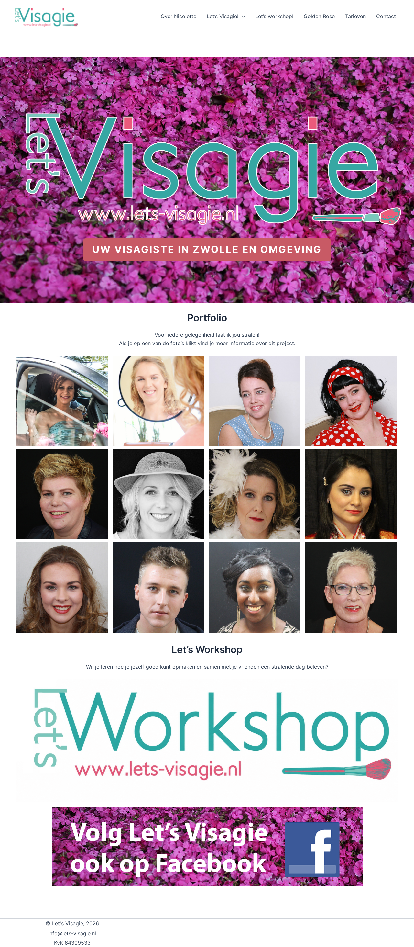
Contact (386, 16)
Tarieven (355, 16)
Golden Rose (319, 16)
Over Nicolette (178, 16)
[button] (241, 16)
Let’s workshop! (274, 16)
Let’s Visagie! (222, 16)
